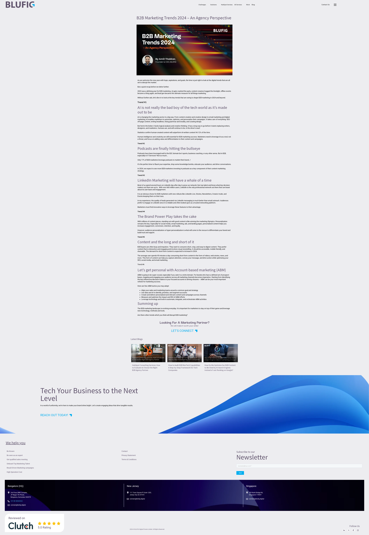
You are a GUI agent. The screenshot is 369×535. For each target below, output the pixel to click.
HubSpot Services (227, 5)
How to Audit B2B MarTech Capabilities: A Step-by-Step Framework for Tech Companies (184, 367)
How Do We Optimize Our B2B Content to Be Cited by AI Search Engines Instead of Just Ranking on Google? (220, 367)
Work (248, 5)
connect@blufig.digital (18, 505)
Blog (253, 5)
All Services (238, 5)
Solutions (213, 5)
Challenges (202, 5)
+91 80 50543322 (17, 501)
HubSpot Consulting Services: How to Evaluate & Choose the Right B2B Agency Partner (146, 367)
